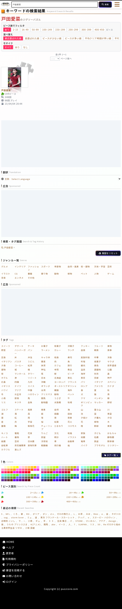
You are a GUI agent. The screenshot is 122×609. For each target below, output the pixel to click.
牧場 (70, 402)
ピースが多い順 (73, 38)
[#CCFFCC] (45, 467)
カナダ (110, 386)
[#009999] (85, 477)
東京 (83, 377)
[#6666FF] (17, 477)
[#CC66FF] (57, 470)
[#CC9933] (51, 470)
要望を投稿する (15, 570)
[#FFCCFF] (20, 467)
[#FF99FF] (38, 467)
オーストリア (61, 386)
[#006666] (105, 477)
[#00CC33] (111, 475)
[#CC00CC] (57, 472)
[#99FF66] (91, 467)
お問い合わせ (13, 576)
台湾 (43, 390)
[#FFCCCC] (23, 467)
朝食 (96, 350)
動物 (56, 273)
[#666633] (29, 477)
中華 (96, 357)
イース (62, 524)
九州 (30, 381)
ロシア (84, 386)
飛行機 (57, 445)
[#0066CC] (99, 477)
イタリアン (6, 361)
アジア (18, 390)
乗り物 (44, 273)
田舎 (70, 413)
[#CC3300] (51, 472)
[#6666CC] (20, 477)
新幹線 (110, 441)
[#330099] (60, 480)
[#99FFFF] (82, 467)
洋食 (109, 357)
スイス (31, 386)
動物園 (44, 402)
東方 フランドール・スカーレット (58, 517)
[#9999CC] (82, 470)
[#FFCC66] (29, 467)
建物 (3, 369)
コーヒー (19, 365)
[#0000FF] (94, 480)
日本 (43, 377)
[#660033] (26, 480)
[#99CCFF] (99, 467)
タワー (31, 373)
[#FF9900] (14, 470)
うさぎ (57, 398)
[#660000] (29, 480)
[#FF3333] (8, 472)
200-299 (73, 29)
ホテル (4, 377)
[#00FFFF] (82, 475)
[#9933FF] (114, 470)
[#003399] (82, 480)
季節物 (57, 266)
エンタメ (19, 277)
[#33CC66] (69, 475)
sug (6, 517)
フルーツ (98, 345)
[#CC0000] (69, 472)
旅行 (70, 365)
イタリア (98, 381)
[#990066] (103, 472)
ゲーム (110, 273)
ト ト (51, 520)
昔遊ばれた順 (32, 38)
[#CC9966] (48, 470)
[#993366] (85, 472)
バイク (84, 445)
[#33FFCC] (45, 475)
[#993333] (88, 472)
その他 (31, 277)
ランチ (71, 350)
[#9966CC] (99, 470)
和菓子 (57, 345)
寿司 (70, 357)
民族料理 (85, 357)
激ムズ (18, 449)
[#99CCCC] (103, 467)
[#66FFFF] (2, 475)
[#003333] (88, 480)
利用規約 (10, 559)
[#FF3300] (11, 472)
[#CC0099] (60, 472)
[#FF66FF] (17, 470)
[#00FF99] (88, 475)
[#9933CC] (117, 470)
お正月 (18, 394)
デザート (19, 345)
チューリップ (46, 427)
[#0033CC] (117, 477)
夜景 (70, 417)
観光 (83, 365)
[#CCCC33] (72, 467)
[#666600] (32, 477)
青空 (109, 413)
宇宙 (30, 421)
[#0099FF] (117, 475)
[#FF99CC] (2, 470)
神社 (43, 369)
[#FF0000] (29, 472)
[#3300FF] (54, 480)
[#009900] (94, 477)
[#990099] (99, 472)
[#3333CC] (77, 477)
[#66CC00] (35, 475)
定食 (3, 357)
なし (25, 47)
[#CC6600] (72, 470)
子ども (97, 433)
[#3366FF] (57, 477)
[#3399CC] (42, 477)
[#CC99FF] (77, 467)
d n (52, 513)
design (112, 520)
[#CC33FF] (74, 470)
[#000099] (99, 480)
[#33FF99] (48, 475)
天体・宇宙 (99, 266)
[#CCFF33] (54, 467)
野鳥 (17, 398)
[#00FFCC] (85, 475)
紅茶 (30, 365)
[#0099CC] (82, 477)
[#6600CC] (17, 480)
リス (3, 402)
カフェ (57, 365)
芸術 (109, 266)
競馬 (43, 398)
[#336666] (66, 477)
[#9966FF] (97, 470)
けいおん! (90, 520)
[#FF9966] (8, 470)
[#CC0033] (66, 472)
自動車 (71, 441)
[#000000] (108, 480)
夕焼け (84, 417)
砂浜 (96, 373)
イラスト (5, 273)
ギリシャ (72, 386)
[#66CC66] (29, 475)
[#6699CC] (2, 477)
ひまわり (58, 425)
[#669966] (8, 477)
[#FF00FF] (14, 472)
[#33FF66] (51, 475)
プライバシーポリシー (19, 564)
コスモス (72, 425)
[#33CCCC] (63, 475)
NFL (8, 513)
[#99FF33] (94, 467)
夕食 (3, 365)
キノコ (4, 433)
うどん (31, 361)
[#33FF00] (57, 475)
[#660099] (20, 480)
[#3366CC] (60, 477)
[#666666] (26, 477)
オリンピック (86, 404)
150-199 (60, 29)
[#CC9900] (54, 470)
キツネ (18, 402)
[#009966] (88, 477)
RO (28, 513)
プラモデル (99, 445)
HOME (10, 542)
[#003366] (85, 480)
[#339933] (51, 477)
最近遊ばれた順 (13, 38)
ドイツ (18, 386)
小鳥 (3, 398)
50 (99, 524)
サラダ (110, 361)
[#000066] (103, 480)
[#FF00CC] (17, 472)
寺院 (56, 369)
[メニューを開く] (117, 4)
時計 (56, 437)
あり (17, 47)
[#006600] (111, 477)
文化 (56, 433)
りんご (44, 433)
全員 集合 (62, 520)
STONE (79, 520)
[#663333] (8, 480)
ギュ (38, 520)
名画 (96, 437)
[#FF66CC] (20, 470)
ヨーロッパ (59, 381)
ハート (4, 437)
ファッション (33, 268)
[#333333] (48, 480)
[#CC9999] (45, 470)
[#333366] (45, 480)
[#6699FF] (38, 475)
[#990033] (105, 472)
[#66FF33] (14, 475)
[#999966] (88, 470)
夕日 (109, 417)
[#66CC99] (26, 475)
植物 (70, 273)
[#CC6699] (63, 470)
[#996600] (111, 470)
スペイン (111, 381)
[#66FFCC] (5, 475)
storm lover (17, 517)
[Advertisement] (61, 144)
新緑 (96, 425)
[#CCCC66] (69, 467)
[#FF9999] (5, 470)
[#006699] (103, 477)
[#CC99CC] (42, 470)
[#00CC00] (114, 475)
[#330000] (69, 480)
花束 (30, 433)
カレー (57, 350)
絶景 (43, 409)
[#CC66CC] (60, 470)
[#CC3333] (48, 472)
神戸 (109, 377)
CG (16, 273)
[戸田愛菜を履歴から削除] (14, 248)
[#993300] (91, 472)
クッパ (81, 517)
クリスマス (46, 394)
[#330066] (63, 480)
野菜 (3, 350)
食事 (109, 350)
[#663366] (5, 480)
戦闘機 (44, 445)
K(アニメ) (35, 524)
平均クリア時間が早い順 (98, 38)
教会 (70, 369)
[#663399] (2, 480)
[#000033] (105, 480)
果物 (109, 345)
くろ (15, 513)
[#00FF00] (97, 475)
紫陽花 (31, 425)
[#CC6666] (66, 470)
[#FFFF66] (11, 467)
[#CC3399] (42, 472)
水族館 (57, 402)
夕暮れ (97, 417)
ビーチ (71, 373)
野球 (109, 402)
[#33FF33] (54, 475)
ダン (45, 513)
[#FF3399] (2, 472)
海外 (70, 390)
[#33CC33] (72, 475)
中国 (30, 390)
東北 (70, 377)
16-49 (25, 29)
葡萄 (17, 433)
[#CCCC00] (74, 467)
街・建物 (85, 266)
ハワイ (4, 390)
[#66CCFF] (20, 475)
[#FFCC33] (32, 467)
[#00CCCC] (103, 475)
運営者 (9, 553)
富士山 (97, 409)
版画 (3, 441)
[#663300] (11, 480)
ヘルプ (9, 547)
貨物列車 (32, 445)
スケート (19, 409)
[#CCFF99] (48, 467)
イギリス (5, 386)
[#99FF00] (97, 467)
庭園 (56, 413)
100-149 (47, 29)
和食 (56, 357)
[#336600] (72, 477)
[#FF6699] (23, 470)
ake (53, 524)
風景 (30, 409)
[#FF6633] (29, 470)
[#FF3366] (5, 472)
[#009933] (91, 477)
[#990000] (108, 472)
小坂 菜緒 (30, 527)
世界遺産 (111, 365)
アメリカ (98, 386)
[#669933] (11, 477)
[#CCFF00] (57, 467)
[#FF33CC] (38, 470)
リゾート (32, 377)
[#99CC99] (105, 467)
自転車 (4, 445)
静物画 (110, 437)
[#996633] (108, 470)
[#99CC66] (108, 467)
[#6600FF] (14, 480)
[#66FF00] (17, 475)
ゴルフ (4, 409)
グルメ (4, 266)
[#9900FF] (94, 472)
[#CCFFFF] (42, 467)
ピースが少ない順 (52, 38)
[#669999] (5, 477)
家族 (83, 433)
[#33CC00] (74, 475)
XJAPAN (82, 524)
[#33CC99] (66, 475)
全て (7, 29)
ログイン (11, 582)
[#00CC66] (108, 475)
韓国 (56, 390)
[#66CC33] (32, 475)
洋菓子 (71, 345)
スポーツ (45, 266)
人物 (96, 273)
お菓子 (44, 345)
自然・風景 (73, 266)
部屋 (43, 437)
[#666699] (23, 477)
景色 (96, 365)
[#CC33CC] (77, 470)
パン (30, 350)
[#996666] (105, 470)
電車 (83, 441)
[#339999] (45, 477)
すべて (8, 47)
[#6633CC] (38, 477)
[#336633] (69, 477)
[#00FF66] (91, 475)
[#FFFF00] (17, 467)
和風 (70, 433)
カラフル (5, 449)
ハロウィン (33, 394)
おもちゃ (111, 433)
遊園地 (97, 369)
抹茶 (43, 365)
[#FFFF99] (8, 467)
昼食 (83, 350)
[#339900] (54, 477)
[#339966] (48, 477)
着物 (17, 437)
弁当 (30, 357)
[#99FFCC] (85, 467)
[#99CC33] (111, 467)
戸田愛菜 (6, 90)
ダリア (36, 513)
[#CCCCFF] (60, 467)
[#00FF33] (94, 475)
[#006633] (108, 477)
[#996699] (103, 470)
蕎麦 (43, 361)
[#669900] (14, 477)
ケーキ (31, 345)
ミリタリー (113, 445)
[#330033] (66, 480)
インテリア (20, 266)
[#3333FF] (74, 477)
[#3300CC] (57, 480)
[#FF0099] (20, 472)
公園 (109, 369)
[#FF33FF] (35, 470)
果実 (109, 425)
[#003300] (91, 480)
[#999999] (85, 470)
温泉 (83, 369)
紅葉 (56, 421)
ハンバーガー (20, 352)
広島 (3, 381)
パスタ (18, 361)
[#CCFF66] (51, 467)
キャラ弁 (45, 357)
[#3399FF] (77, 475)
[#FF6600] (32, 470)
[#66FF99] (8, 475)
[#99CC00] (114, 467)
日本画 (31, 441)
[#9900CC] (97, 472)
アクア (102, 520)
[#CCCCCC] (63, 467)
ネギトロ (116, 513)
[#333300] (51, 480)
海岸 (83, 373)
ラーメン (45, 350)
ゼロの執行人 (63, 513)
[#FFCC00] (35, 467)
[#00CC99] (105, 475)
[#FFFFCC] (5, 467)
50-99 (35, 29)
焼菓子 (97, 361)
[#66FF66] (11, 475)
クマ (83, 398)
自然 (56, 409)
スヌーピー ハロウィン (103, 517)
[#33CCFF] (60, 475)
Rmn (96, 513)
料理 (83, 361)
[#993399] (82, 472)
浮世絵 (44, 441)
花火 (70, 421)
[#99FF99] (88, 467)
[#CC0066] (63, 472)
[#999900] (94, 470)
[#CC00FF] (54, 472)
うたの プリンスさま (17, 524)
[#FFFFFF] (2, 467)
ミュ (29, 517)
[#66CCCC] (23, 475)
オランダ (45, 386)
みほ (88, 513)
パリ (83, 381)
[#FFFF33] (14, 467)
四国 (17, 381)
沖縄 (43, 381)
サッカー (98, 402)
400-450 (99, 29)
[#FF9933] (11, 470)
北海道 (57, 377)
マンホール (20, 373)
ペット (84, 273)
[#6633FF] (35, 477)
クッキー (85, 345)
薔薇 (3, 425)
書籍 (30, 273)
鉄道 (96, 441)
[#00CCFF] (99, 475)
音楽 (3, 277)
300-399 (86, 29)
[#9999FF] (117, 467)
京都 (96, 377)
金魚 (30, 402)
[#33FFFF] (42, 475)
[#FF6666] (26, 470)
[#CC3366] (45, 472)
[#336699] (63, 477)
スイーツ (5, 345)
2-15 (15, 29)
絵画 (83, 437)
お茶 (80, 513)
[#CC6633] (69, 470)
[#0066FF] (97, 477)
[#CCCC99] (66, 467)
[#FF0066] (23, 472)
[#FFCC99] (26, 467)
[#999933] (91, 470)
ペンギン (98, 398)
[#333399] (42, 480)
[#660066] (23, 480)
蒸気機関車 (20, 445)
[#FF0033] (26, 472)
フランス (72, 381)
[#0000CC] (97, 480)
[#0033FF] (114, 477)
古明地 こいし (8, 520)
